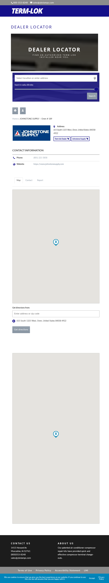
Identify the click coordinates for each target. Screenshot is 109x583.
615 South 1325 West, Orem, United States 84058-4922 (41, 321)
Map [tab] (19, 180)
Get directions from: (21, 308)
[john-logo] (31, 133)
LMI (86, 571)
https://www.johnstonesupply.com (48, 164)
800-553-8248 (20, 3)
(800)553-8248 (18, 555)
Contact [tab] (28, 180)
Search (92, 96)
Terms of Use (25, 571)
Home (15, 119)
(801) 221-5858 (40, 158)
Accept (92, 578)
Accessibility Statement (67, 571)
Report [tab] (40, 180)
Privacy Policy (43, 571)
